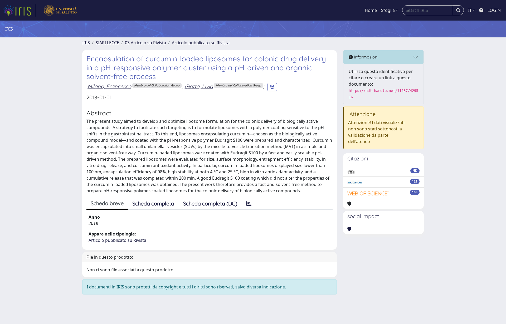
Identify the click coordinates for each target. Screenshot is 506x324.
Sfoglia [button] (388, 10)
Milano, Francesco (109, 86)
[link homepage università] (60, 10)
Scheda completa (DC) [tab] (210, 203)
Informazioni (365, 57)
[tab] (249, 203)
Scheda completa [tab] (153, 203)
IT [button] (470, 10)
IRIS (86, 43)
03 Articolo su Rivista (145, 43)
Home (371, 10)
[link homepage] (19, 10)
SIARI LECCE (107, 43)
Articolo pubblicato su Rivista (201, 43)
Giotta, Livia (199, 86)
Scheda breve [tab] (107, 203)
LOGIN (494, 10)
